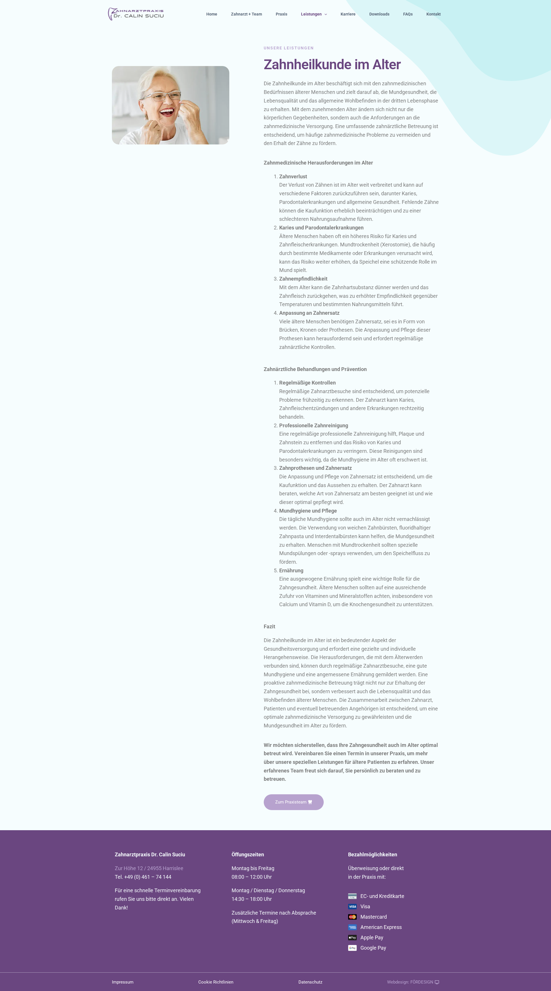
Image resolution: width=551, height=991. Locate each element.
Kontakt (433, 14)
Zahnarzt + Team (246, 14)
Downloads (379, 14)
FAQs (408, 14)
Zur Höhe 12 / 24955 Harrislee (149, 868)
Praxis (281, 14)
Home (211, 14)
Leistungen (311, 14)
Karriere (348, 14)
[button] (324, 14)
